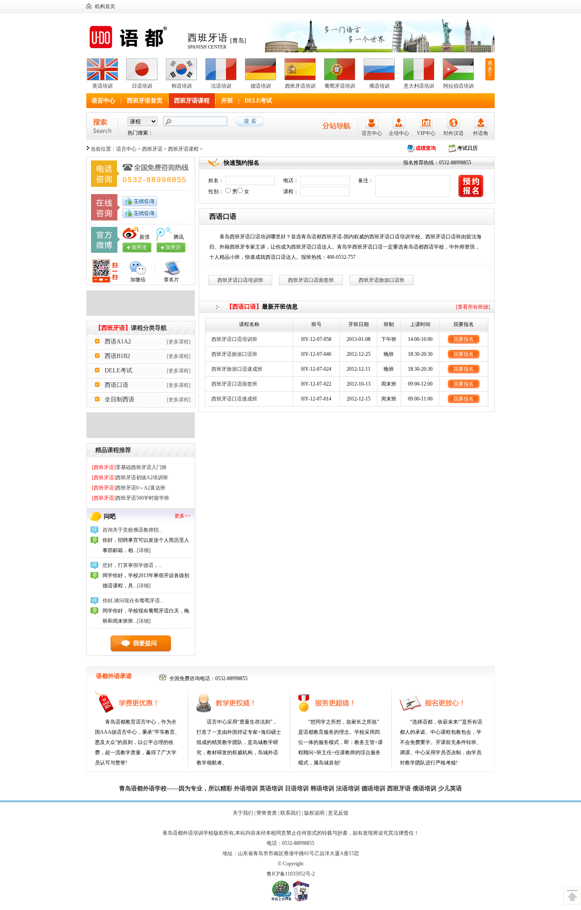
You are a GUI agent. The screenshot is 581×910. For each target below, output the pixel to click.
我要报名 (463, 339)
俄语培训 (379, 86)
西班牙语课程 (192, 100)
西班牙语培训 (300, 86)
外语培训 (246, 788)
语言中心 (103, 100)
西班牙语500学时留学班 (130, 498)
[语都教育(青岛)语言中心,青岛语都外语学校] (134, 49)
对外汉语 (453, 133)
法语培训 (221, 86)
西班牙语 (152, 149)
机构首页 (105, 6)
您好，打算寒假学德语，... (132, 565)
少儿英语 (450, 788)
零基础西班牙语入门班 (129, 467)
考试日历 (467, 148)
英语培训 (102, 86)
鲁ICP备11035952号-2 (291, 874)
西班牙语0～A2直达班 (128, 488)
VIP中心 (426, 133)
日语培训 (142, 86)
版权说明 (314, 813)
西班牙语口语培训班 (240, 280)
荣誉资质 (266, 813)
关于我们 (243, 813)
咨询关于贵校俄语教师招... (132, 530)
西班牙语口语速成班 (234, 399)
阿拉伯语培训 (458, 86)
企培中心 (399, 133)
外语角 (480, 133)
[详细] (144, 550)
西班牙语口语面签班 (311, 280)
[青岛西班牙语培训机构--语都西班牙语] (140, 314)
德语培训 (261, 86)
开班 (227, 100)
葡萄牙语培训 (340, 86)
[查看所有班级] (473, 307)
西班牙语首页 (144, 100)
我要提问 (145, 643)
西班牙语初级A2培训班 (130, 478)
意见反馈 (338, 813)
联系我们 (290, 813)
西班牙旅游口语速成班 (236, 369)
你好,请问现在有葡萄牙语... (133, 601)
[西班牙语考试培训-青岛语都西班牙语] (140, 436)
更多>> (182, 516)
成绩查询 (426, 148)
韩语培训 (181, 86)
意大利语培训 (419, 86)
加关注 (173, 247)
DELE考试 (258, 100)
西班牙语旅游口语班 (381, 280)
